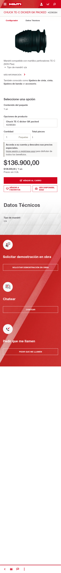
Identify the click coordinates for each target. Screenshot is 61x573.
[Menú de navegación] (5, 4)
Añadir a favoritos (14, 188)
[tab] (11, 20)
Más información (12, 74)
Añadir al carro (32, 180)
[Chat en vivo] (18, 569)
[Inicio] (15, 4)
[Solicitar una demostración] (11, 569)
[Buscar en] (54, 4)
